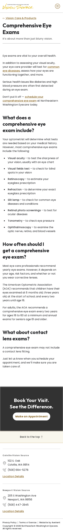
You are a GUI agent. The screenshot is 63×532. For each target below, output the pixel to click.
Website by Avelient (49, 522)
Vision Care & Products (20, 18)
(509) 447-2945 (18, 505)
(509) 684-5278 (18, 470)
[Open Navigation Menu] (56, 6)
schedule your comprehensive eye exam (23, 99)
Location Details (13, 476)
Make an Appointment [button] (31, 416)
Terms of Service (28, 522)
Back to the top (30, 437)
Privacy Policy (9, 522)
